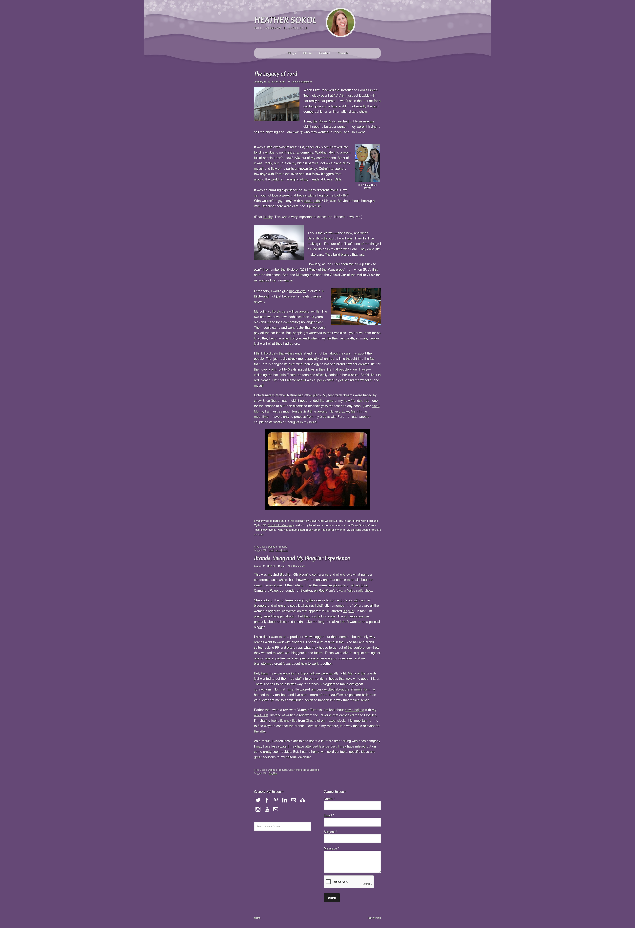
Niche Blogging (311, 769)
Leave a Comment (302, 81)
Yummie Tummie (362, 689)
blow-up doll (312, 200)
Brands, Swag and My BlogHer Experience (302, 558)
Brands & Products (277, 546)
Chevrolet (313, 720)
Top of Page (374, 917)
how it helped (354, 709)
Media (307, 53)
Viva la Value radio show (354, 590)
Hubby (268, 216)
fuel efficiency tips (284, 720)
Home (257, 917)
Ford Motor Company (281, 525)
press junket (281, 550)
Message (331, 848)
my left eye (297, 290)
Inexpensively (335, 720)
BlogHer (348, 610)
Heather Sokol (285, 19)
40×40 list (261, 714)
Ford (271, 550)
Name (329, 798)
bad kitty (340, 195)
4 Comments (298, 566)
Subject (330, 831)
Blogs (292, 53)
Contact (324, 53)
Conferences (295, 769)
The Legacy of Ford (275, 73)
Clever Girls (327, 121)
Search (343, 53)
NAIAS (339, 95)
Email (329, 815)
